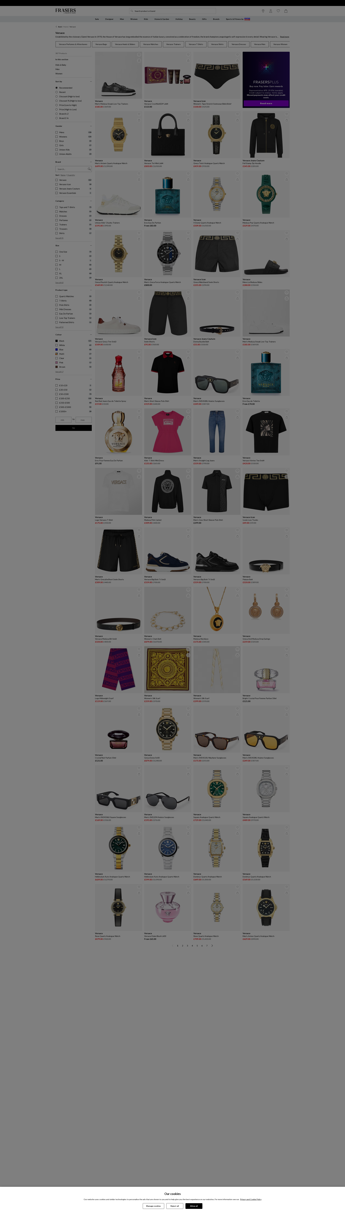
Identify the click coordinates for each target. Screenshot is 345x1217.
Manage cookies (153, 1206)
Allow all (194, 1206)
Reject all (175, 1206)
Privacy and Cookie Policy (250, 1199)
